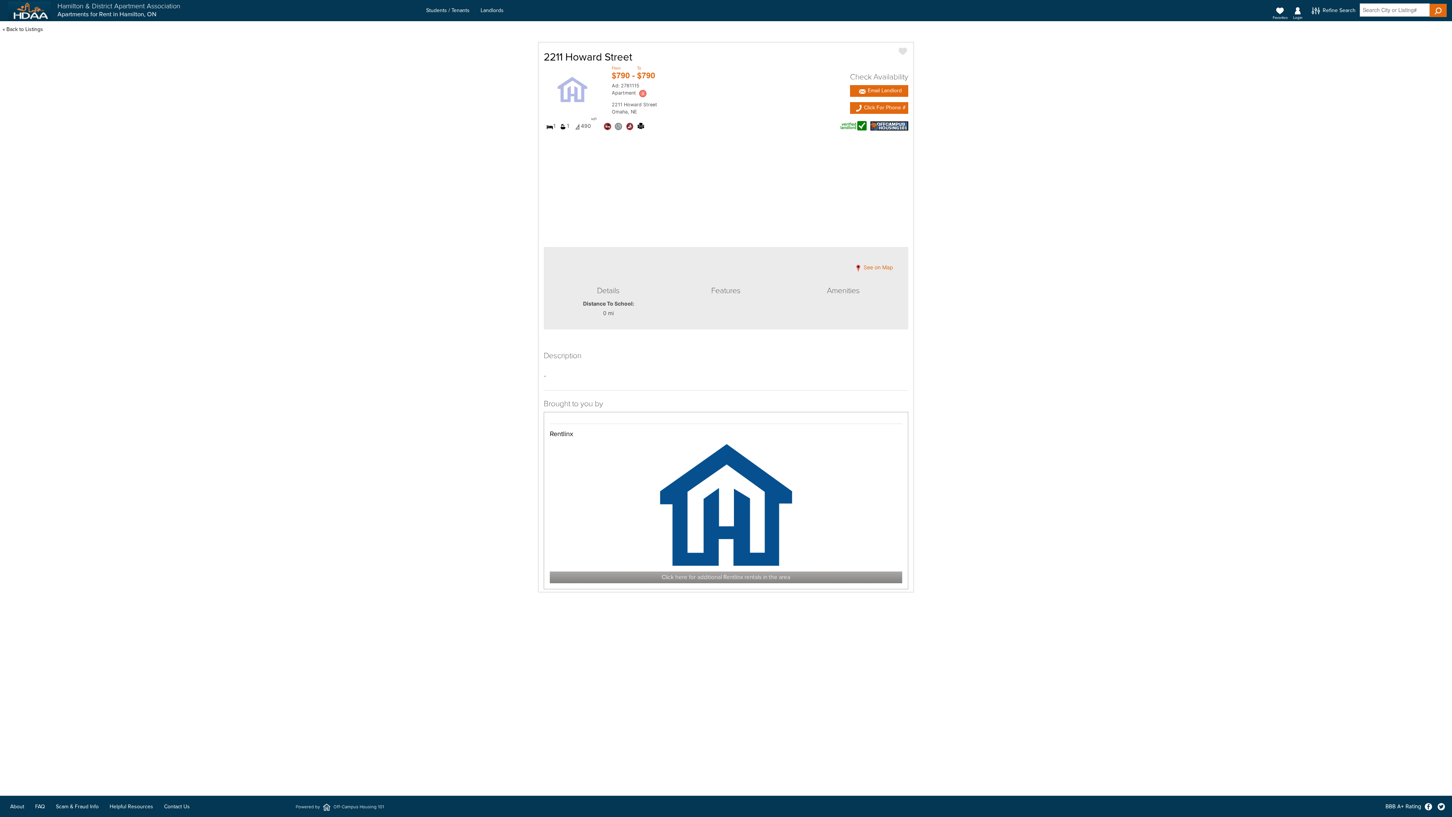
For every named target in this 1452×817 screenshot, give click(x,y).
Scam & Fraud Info (77, 806)
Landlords (492, 10)
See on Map (877, 267)
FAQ (40, 806)
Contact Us (177, 806)
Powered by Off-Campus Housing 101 (340, 806)
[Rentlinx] (726, 504)
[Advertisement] (726, 703)
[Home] (29, 11)
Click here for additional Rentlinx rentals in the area (726, 577)
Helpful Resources (131, 806)
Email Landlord (884, 90)
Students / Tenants (448, 10)
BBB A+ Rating (1403, 806)
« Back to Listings (23, 29)
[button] (1438, 10)
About (17, 806)
